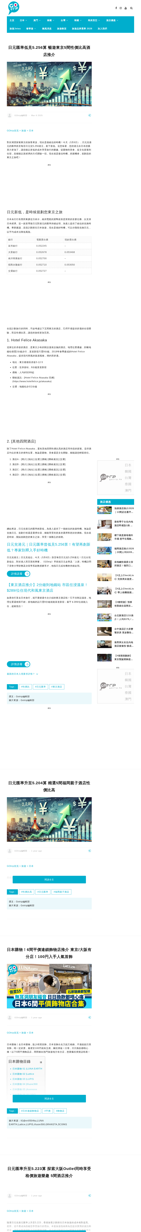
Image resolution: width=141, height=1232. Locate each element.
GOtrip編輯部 (20, 115)
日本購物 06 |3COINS (24, 1094)
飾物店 (60, 1111)
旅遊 (23, 130)
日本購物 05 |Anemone (25, 1089)
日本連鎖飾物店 (31, 1111)
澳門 (35, 20)
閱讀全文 (49, 879)
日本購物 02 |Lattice (23, 1074)
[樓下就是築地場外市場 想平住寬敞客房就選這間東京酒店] (104, 537)
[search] (131, 8)
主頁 (12, 20)
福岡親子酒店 (62, 892)
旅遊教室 (62, 28)
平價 (48, 1111)
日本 (22, 20)
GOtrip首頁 (13, 130)
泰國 (49, 20)
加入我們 (102, 28)
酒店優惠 (111, 20)
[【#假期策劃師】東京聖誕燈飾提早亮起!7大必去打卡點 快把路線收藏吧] (104, 657)
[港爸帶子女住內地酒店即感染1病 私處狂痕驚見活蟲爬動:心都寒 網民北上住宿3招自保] (104, 527)
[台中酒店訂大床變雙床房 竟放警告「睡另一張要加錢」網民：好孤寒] (104, 632)
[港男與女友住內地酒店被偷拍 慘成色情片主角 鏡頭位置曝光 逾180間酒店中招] (104, 644)
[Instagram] (120, 8)
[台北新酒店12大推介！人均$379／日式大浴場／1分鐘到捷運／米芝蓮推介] (104, 617)
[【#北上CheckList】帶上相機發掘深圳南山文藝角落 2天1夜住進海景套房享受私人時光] (104, 590)
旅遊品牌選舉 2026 (82, 28)
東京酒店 (57, 687)
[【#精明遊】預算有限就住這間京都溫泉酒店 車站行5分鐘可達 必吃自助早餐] (104, 604)
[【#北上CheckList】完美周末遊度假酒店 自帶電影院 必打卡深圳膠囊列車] (104, 577)
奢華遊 (29, 28)
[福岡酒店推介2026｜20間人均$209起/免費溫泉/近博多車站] (104, 550)
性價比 (26, 687)
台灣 (63, 20)
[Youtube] (125, 8)
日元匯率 (41, 687)
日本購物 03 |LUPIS (23, 1079)
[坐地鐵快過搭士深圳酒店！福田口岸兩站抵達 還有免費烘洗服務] (104, 564)
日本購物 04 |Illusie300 (25, 1084)
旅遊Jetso (15, 28)
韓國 (76, 20)
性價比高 (27, 892)
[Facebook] (116, 8)
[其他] (90, 116)
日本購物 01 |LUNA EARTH (27, 1069)
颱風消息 (47, 28)
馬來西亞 (92, 20)
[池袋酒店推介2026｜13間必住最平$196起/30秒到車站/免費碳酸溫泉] (104, 510)
